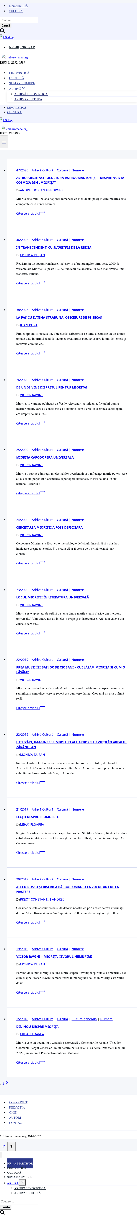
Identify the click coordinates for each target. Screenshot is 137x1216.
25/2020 (22, 450)
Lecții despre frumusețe (37, 817)
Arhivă (13, 1183)
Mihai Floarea (32, 824)
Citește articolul (30, 213)
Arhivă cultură (27, 1193)
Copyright (18, 1102)
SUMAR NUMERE (22, 83)
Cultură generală (84, 1019)
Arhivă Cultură (28, 99)
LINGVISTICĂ (19, 73)
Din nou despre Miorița (37, 1026)
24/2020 (22, 520)
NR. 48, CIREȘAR (22, 47)
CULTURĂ (16, 78)
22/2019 (22, 659)
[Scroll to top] (3, 1147)
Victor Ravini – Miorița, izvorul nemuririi (54, 956)
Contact (16, 1122)
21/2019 (22, 809)
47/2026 (22, 170)
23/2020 (22, 590)
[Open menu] (4, 141)
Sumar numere (19, 1177)
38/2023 (22, 310)
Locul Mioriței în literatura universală (52, 597)
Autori (15, 1117)
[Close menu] (1, 1155)
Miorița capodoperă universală (45, 457)
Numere (78, 170)
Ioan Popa (28, 325)
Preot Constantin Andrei (42, 899)
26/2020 (22, 380)
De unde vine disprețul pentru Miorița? (52, 387)
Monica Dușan (32, 255)
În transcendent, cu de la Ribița (53, 247)
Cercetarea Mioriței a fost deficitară (49, 527)
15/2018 (22, 1019)
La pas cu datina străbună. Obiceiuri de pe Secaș (59, 317)
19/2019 (22, 949)
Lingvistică (18, 6)
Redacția (17, 1107)
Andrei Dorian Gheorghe (41, 190)
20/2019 (22, 879)
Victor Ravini (31, 395)
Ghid (13, 1112)
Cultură (16, 11)
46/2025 (22, 240)
